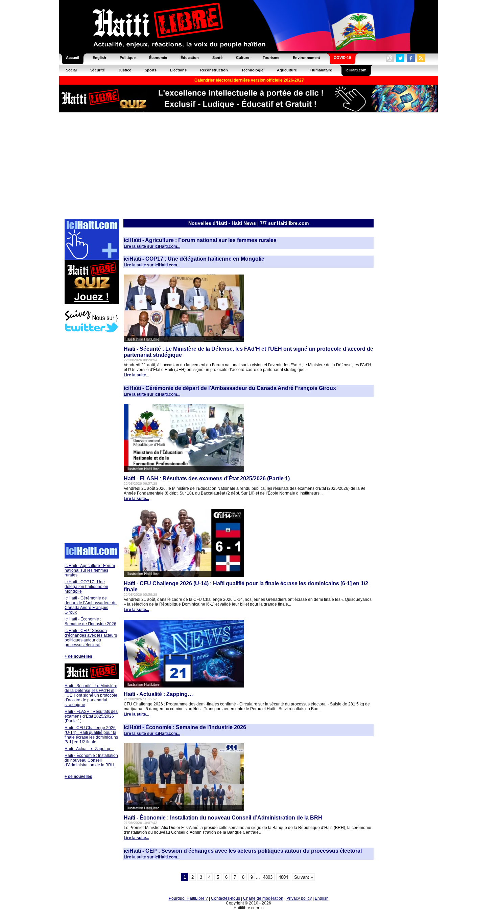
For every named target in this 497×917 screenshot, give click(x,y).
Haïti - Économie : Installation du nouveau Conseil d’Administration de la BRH (91, 760)
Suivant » (303, 877)
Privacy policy (299, 898)
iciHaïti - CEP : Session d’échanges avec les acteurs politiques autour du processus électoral (91, 637)
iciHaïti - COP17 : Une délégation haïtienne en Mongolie (86, 587)
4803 (268, 877)
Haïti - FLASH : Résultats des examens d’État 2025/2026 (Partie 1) (91, 716)
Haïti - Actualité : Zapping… (89, 748)
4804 (283, 877)
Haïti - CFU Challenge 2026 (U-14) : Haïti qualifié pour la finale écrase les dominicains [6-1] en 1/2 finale (91, 734)
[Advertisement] (248, 165)
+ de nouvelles (78, 656)
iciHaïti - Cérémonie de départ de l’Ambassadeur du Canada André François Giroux (91, 605)
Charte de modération (263, 898)
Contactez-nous (225, 898)
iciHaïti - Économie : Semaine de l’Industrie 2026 (90, 621)
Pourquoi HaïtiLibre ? (188, 898)
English (322, 898)
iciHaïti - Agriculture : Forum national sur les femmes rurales (90, 570)
